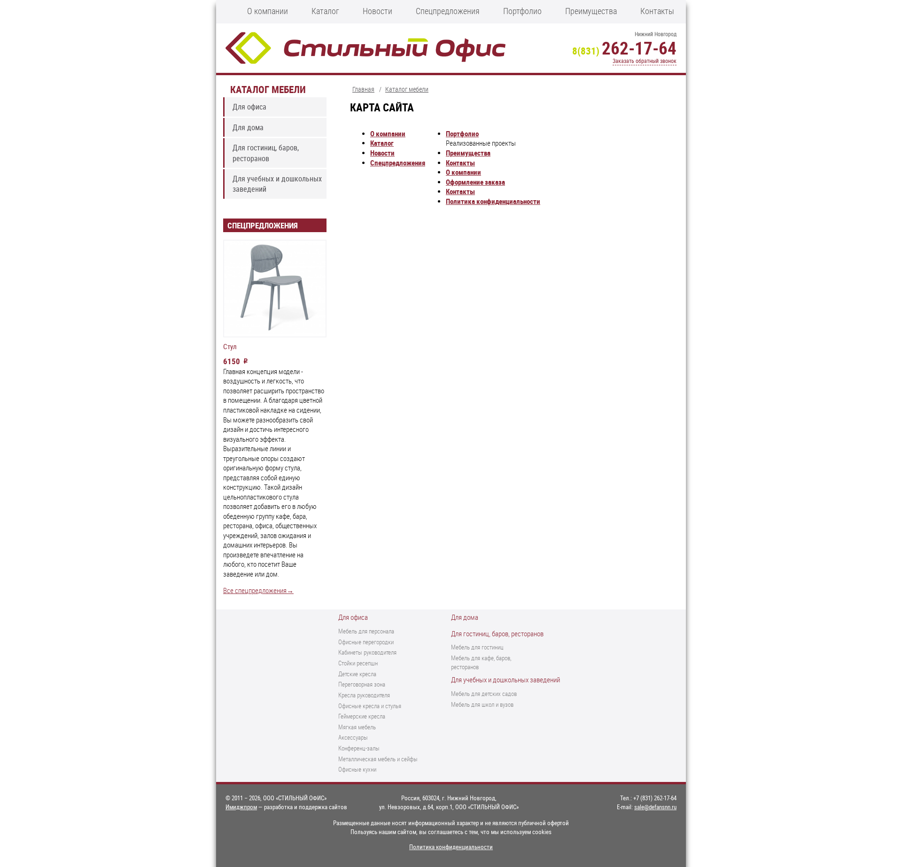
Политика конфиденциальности (493, 201)
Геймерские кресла (361, 716)
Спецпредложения (448, 10)
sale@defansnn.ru (655, 807)
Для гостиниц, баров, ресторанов (266, 152)
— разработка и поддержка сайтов (286, 807)
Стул (230, 347)
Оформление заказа (475, 182)
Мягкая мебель (357, 727)
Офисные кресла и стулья (369, 706)
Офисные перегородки (366, 642)
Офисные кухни (357, 769)
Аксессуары (353, 737)
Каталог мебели (268, 89)
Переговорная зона (361, 684)
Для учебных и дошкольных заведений (277, 183)
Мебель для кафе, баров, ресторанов (481, 662)
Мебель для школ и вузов (482, 704)
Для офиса (249, 107)
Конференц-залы (359, 748)
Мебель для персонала (366, 631)
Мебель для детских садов (484, 693)
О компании (267, 10)
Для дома (248, 127)
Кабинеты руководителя (367, 652)
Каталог (325, 10)
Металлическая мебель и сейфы (378, 759)
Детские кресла (357, 674)
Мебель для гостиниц (477, 647)
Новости (377, 10)
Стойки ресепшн (358, 663)
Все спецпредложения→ (258, 590)
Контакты (657, 10)
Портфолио (522, 10)
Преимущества (591, 10)
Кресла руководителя (364, 695)
